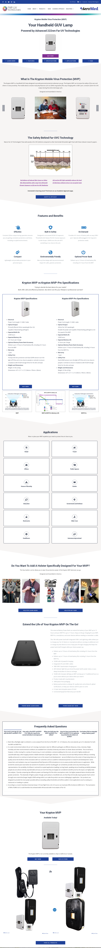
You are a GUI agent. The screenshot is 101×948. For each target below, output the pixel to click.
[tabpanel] (50, 764)
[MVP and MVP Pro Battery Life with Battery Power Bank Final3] (50, 391)
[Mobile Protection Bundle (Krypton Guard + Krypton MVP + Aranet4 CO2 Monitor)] (75, 883)
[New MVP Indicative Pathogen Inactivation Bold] (17, 391)
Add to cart (7, 932)
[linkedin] (14, 2)
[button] (3, 108)
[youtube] (8, 2)
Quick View (45, 933)
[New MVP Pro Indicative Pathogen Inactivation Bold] (84, 391)
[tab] (13, 732)
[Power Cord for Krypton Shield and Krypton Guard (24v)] (25, 883)
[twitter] (5, 2)
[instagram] (11, 2)
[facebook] (3, 2)
